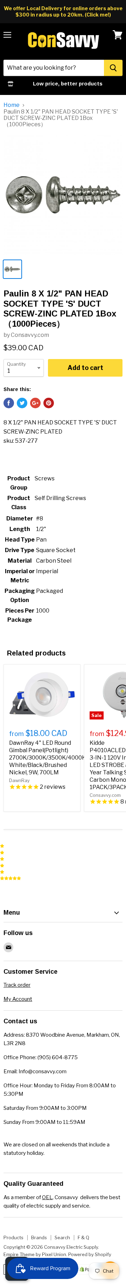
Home (12, 105)
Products (13, 1237)
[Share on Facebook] (9, 403)
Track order (17, 985)
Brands (39, 1237)
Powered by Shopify (89, 1254)
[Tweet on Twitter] (22, 403)
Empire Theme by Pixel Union (35, 1254)
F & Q (83, 1237)
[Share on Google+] (35, 403)
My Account (18, 999)
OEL (47, 1197)
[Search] (113, 68)
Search (62, 1237)
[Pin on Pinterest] (48, 403)
